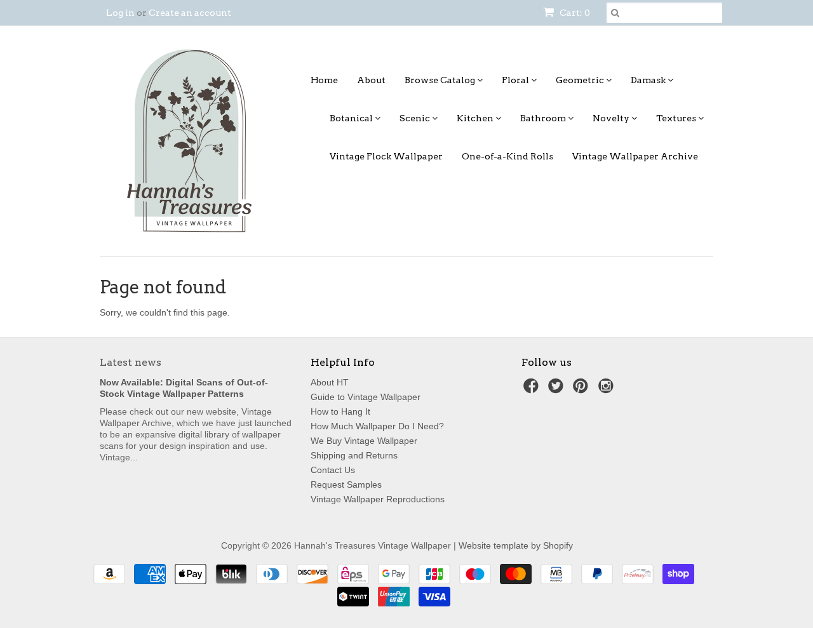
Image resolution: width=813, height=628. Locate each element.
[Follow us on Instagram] (607, 389)
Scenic (416, 118)
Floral (516, 80)
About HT (330, 382)
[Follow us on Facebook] (532, 389)
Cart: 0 (574, 13)
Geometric (581, 80)
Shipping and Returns (354, 455)
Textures (677, 118)
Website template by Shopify (516, 545)
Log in (120, 13)
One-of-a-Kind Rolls (507, 156)
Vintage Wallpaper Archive (635, 156)
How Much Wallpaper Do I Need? (377, 426)
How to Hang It (340, 411)
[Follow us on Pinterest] (582, 389)
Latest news (130, 362)
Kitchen (476, 118)
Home (324, 80)
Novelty (612, 118)
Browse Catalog (441, 80)
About (371, 80)
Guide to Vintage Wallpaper (365, 397)
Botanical (352, 118)
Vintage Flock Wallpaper (386, 156)
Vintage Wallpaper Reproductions (378, 499)
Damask (649, 80)
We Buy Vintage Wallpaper (364, 441)
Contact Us (333, 470)
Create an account (190, 13)
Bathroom (544, 118)
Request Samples (346, 484)
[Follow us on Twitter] (557, 389)
